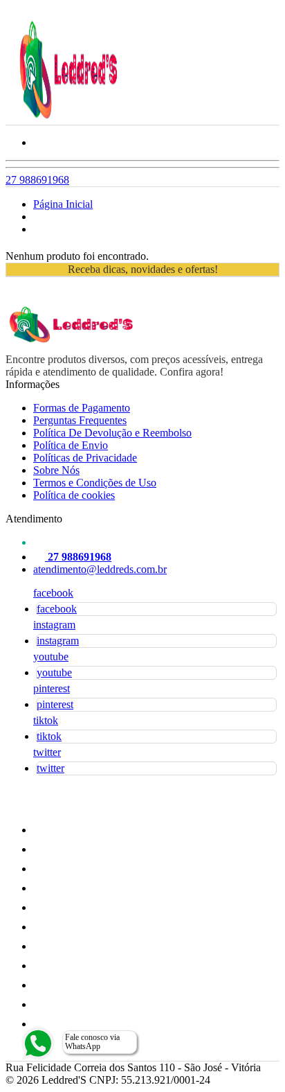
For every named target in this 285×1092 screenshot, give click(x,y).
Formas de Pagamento (81, 408)
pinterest (51, 688)
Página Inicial (63, 204)
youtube (50, 656)
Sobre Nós (56, 470)
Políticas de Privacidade (85, 458)
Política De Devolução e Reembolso (112, 433)
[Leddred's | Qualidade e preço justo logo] (68, 118)
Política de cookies (74, 495)
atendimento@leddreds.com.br (100, 569)
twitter (47, 752)
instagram (54, 625)
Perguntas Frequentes (80, 420)
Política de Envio (70, 445)
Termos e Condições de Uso (94, 482)
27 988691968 (37, 180)
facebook (53, 593)
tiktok (45, 720)
